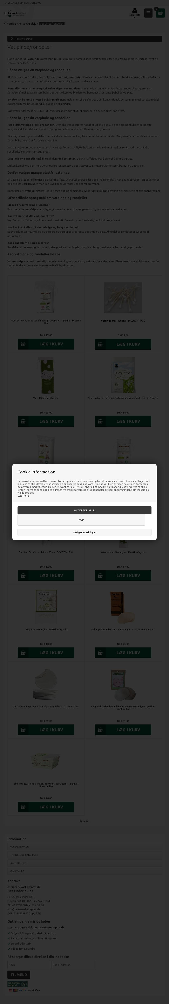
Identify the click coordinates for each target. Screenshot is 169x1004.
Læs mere (23, 495)
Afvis (81, 520)
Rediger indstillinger (84, 532)
